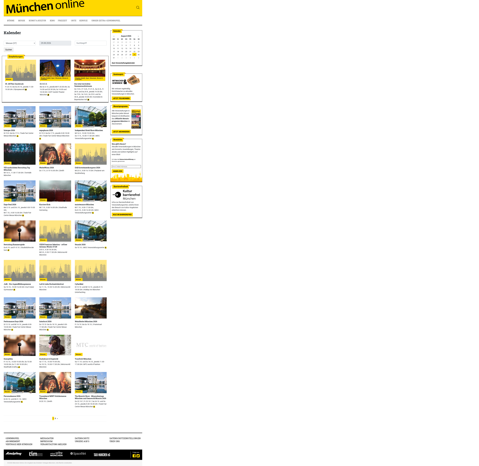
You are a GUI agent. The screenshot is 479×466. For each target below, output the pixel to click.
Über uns (115, 441)
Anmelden (117, 171)
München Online (18, 463)
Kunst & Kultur (38, 20)
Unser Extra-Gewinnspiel (105, 20)
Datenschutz (82, 438)
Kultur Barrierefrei (122, 215)
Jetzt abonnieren (121, 132)
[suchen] (137, 7)
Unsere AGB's (82, 441)
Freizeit (63, 20)
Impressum (46, 441)
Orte (73, 20)
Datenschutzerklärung (126, 159)
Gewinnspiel (12, 438)
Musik (21, 20)
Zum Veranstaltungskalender (123, 63)
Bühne (11, 20)
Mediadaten (47, 438)
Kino (52, 20)
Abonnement (13, 441)
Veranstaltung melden (53, 444)
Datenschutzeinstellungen (125, 438)
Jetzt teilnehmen (121, 98)
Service (83, 20)
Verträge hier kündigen (19, 444)
